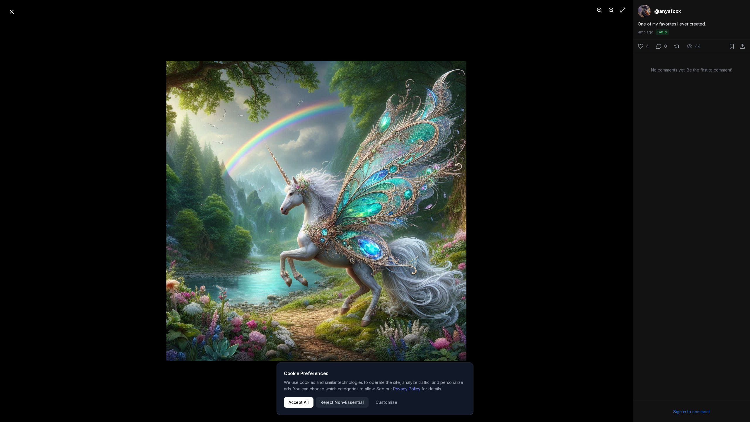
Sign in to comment (691, 411)
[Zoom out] (611, 10)
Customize (386, 402)
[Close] (12, 12)
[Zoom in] (599, 10)
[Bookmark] (732, 46)
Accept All (299, 402)
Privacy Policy (406, 388)
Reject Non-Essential (342, 402)
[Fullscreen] (623, 10)
